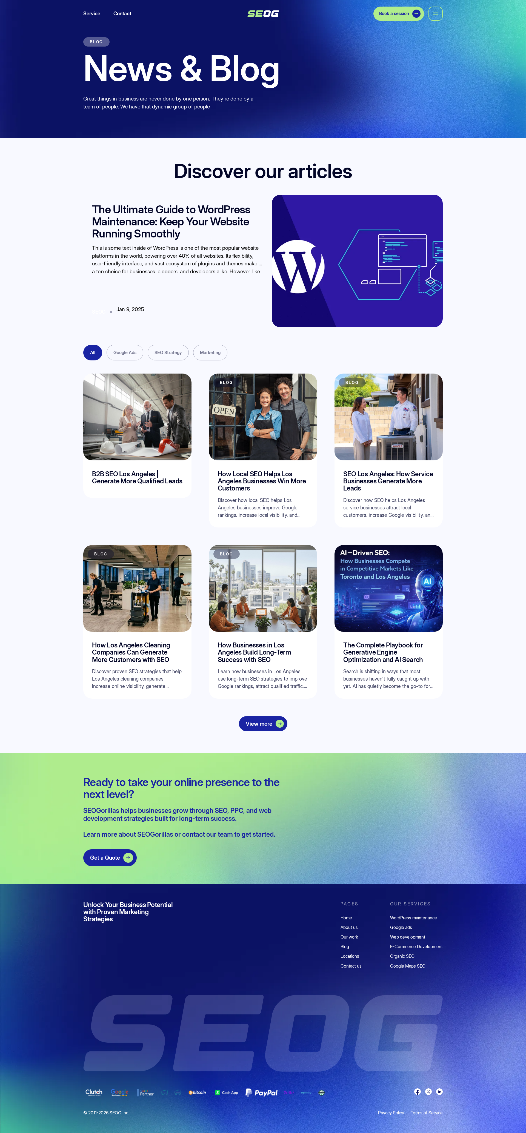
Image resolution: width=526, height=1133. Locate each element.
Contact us (351, 966)
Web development (407, 937)
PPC (236, 810)
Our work (349, 937)
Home (346, 917)
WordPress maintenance (413, 917)
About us (349, 927)
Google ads (401, 927)
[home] (263, 13)
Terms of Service (427, 1112)
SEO (221, 810)
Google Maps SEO (407, 966)
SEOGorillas (156, 834)
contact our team (207, 834)
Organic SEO (402, 956)
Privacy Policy (391, 1112)
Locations (350, 956)
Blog (345, 946)
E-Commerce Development (416, 946)
